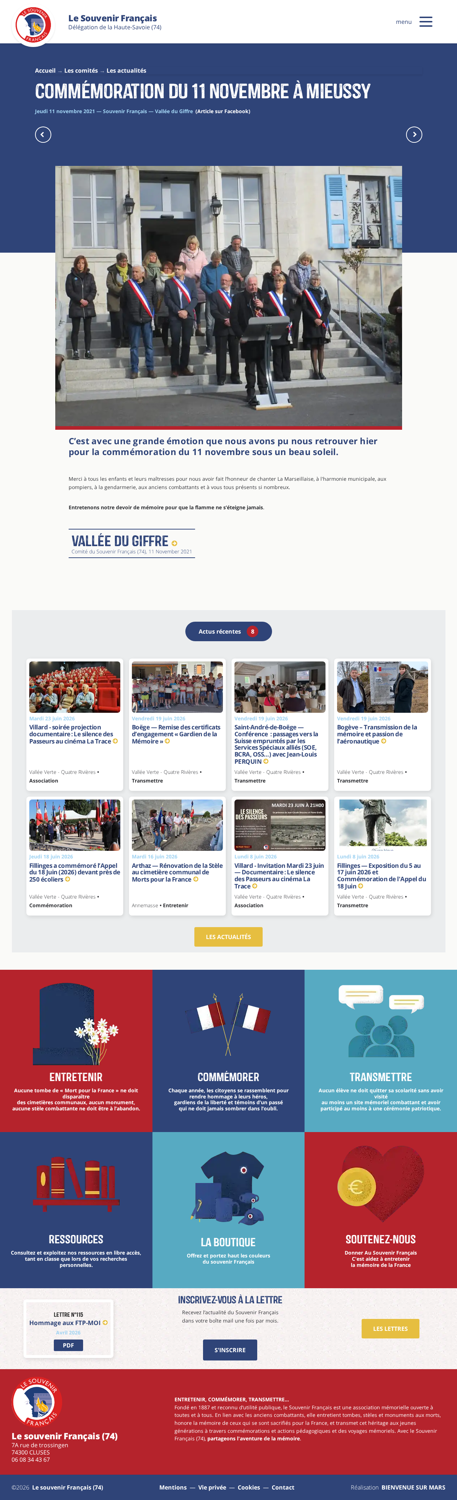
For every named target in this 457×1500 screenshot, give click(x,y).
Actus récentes (226, 631)
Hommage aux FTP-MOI (65, 1323)
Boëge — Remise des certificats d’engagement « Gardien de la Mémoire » (176, 734)
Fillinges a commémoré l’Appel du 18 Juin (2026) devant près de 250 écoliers (74, 872)
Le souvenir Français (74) (67, 1487)
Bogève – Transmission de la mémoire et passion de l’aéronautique (377, 734)
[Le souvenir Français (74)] (33, 41)
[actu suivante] (414, 135)
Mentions (173, 1487)
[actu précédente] (43, 135)
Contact (283, 1487)
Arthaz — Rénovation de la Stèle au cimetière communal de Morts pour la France (177, 872)
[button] (426, 21)
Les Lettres (390, 1329)
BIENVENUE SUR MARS (413, 1487)
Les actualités (228, 937)
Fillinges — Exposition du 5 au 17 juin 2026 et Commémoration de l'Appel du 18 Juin (381, 875)
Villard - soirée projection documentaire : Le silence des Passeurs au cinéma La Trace (71, 734)
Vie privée (212, 1487)
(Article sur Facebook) (222, 111)
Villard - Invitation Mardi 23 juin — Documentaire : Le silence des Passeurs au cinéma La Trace (279, 875)
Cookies (249, 1487)
